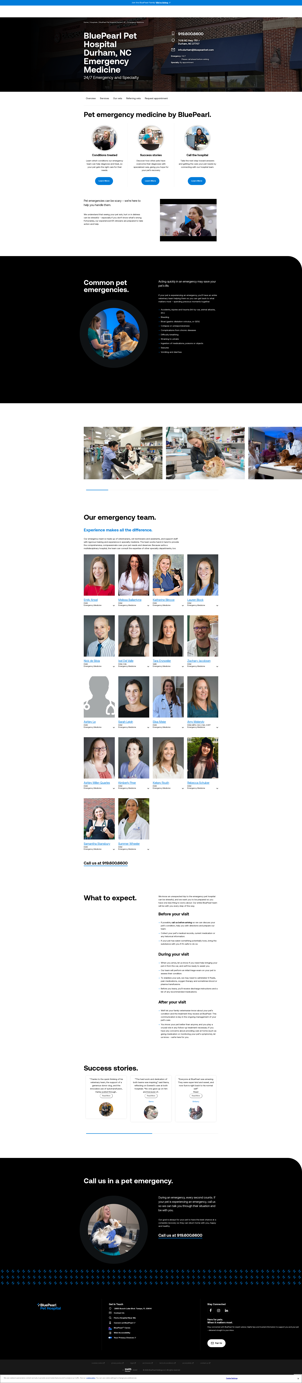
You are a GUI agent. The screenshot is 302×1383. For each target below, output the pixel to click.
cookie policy (90, 1378)
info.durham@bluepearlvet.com (196, 50)
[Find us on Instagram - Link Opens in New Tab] (218, 1310)
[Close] (298, 1378)
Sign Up (218, 1343)
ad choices (147, 1363)
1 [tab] (119, 1133)
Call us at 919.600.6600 (106, 863)
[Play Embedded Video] (188, 220)
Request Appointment (156, 98)
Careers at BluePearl (123, 1323)
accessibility (187, 1363)
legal (132, 1363)
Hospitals (93, 22)
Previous (85, 452)
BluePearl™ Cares (122, 1328)
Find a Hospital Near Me (125, 1318)
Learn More (104, 181)
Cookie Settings (231, 1378)
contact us (204, 1363)
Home (86, 22)
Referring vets (133, 98)
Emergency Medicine (136, 22)
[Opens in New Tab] (128, 1370)
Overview (91, 98)
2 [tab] (185, 1133)
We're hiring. (162, 3)
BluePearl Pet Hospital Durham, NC (112, 22)
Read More (106, 1096)
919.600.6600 (190, 34)
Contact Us (119, 1313)
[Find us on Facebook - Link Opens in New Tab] (210, 1310)
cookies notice (97, 1363)
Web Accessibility (122, 1333)
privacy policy (116, 1363)
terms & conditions (166, 1363)
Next (216, 452)
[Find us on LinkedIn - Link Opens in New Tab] (226, 1310)
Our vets (117, 98)
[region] (151, 1379)
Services (104, 98)
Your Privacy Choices (124, 1338)
